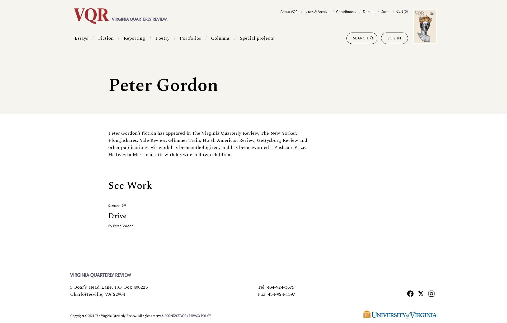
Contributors (346, 12)
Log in (394, 38)
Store (385, 12)
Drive (117, 216)
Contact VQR (176, 316)
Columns (220, 38)
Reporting (134, 38)
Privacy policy (200, 316)
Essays (81, 38)
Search (361, 38)
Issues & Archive (316, 12)
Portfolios (190, 38)
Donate (368, 12)
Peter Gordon (123, 226)
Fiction (106, 38)
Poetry (162, 38)
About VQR (289, 12)
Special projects (257, 38)
